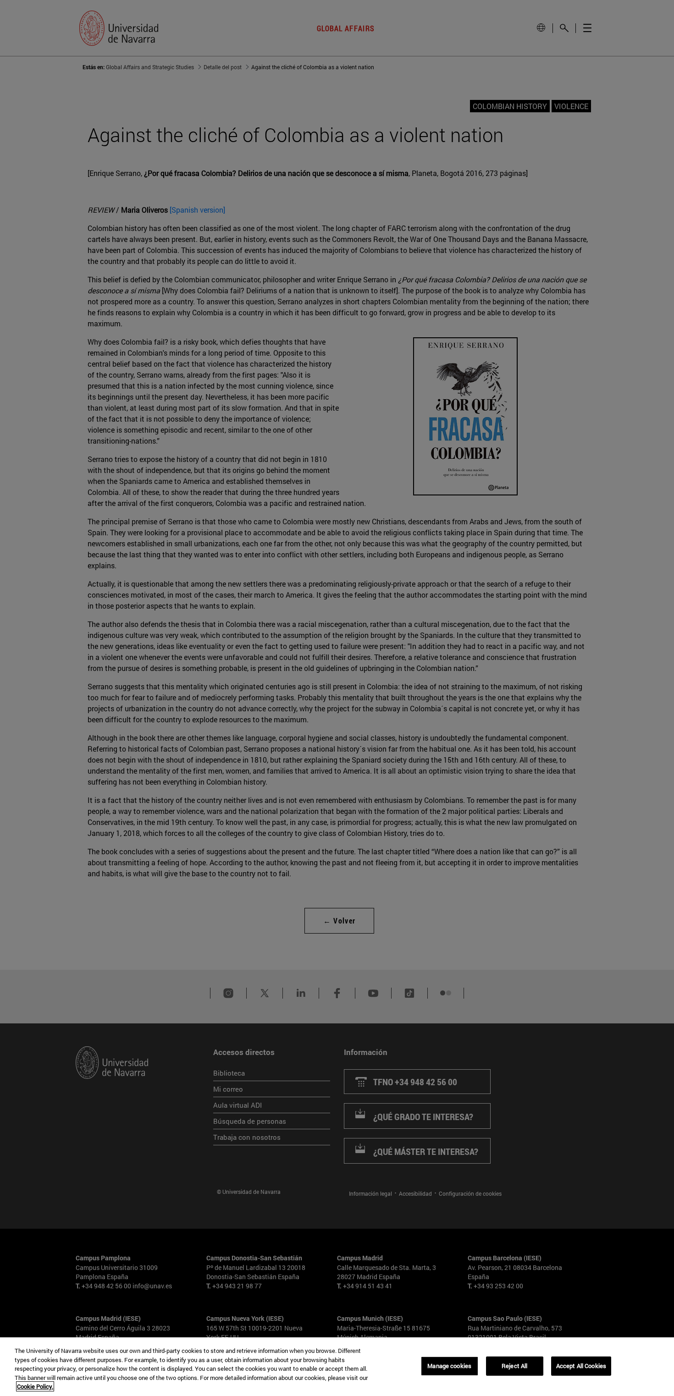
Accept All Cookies (581, 1366)
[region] (337, 1366)
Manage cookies (449, 1366)
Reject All (514, 1366)
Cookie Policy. (35, 1386)
